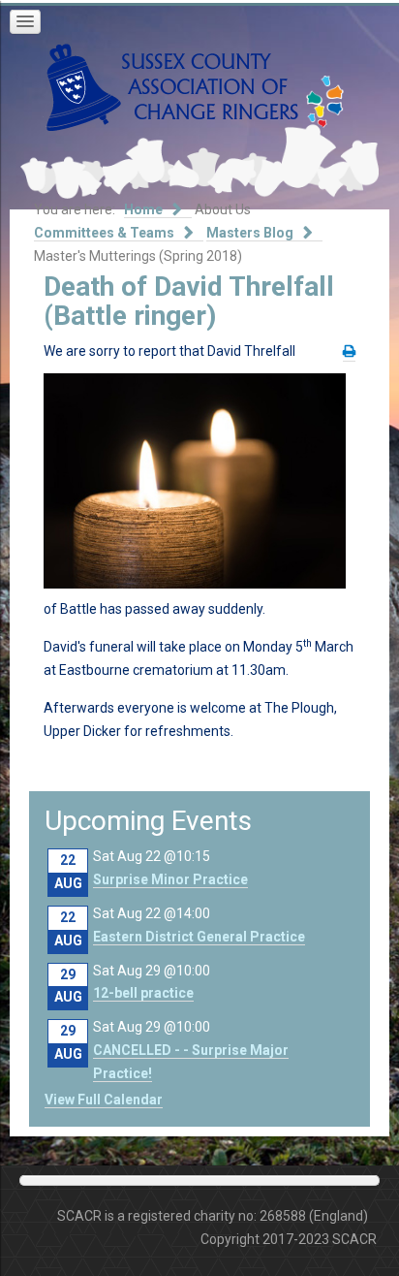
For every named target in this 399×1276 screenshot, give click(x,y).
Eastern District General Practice (199, 936)
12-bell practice (143, 993)
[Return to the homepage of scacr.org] (172, 86)
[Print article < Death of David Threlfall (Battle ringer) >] (349, 351)
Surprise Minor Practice (170, 879)
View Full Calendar (104, 1099)
